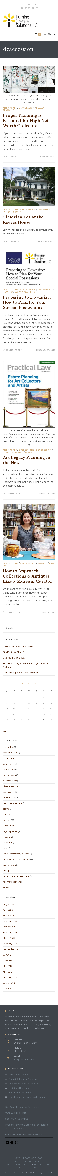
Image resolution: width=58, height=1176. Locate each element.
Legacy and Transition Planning (23, 1083)
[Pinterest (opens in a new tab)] (26, 7)
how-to (8, 292)
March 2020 (9, 938)
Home (17, 1158)
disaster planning (11, 786)
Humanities (8, 825)
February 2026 (10, 921)
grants (6, 809)
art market (10, 108)
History (6, 814)
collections (10, 209)
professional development (16, 876)
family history (12, 212)
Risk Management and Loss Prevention (27, 1097)
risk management (12, 882)
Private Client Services (28, 1161)
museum (7, 837)
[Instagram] (17, 1143)
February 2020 (10, 943)
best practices (10, 752)
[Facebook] (12, 1143)
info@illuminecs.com (25, 1059)
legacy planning (25, 292)
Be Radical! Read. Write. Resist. (18, 646)
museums (8, 842)
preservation (9, 865)
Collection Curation (18, 1074)
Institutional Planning (18, 1088)
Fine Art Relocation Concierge (23, 1079)
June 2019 (8, 960)
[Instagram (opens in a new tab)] (29, 7)
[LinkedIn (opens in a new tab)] (33, 7)
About (22, 1167)
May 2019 (7, 966)
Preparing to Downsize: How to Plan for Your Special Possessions (27, 302)
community (8, 764)
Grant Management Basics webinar (20, 672)
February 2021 (10, 932)
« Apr (5, 731)
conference (9, 769)
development (10, 780)
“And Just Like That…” (13, 652)
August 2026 (9, 904)
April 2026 (8, 910)
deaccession (26, 108)
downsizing (45, 209)
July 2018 (7, 988)
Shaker (6, 887)
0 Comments (12, 157)
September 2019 (11, 949)
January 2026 (9, 926)
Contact (34, 1167)
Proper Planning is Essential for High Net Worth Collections (26, 120)
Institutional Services (18, 1164)
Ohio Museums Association (16, 859)
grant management (13, 803)
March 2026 (9, 915)
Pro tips (7, 870)
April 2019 (7, 972)
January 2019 (9, 983)
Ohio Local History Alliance (16, 853)
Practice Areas (32, 1158)
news (28, 452)
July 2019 (7, 955)
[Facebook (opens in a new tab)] (22, 7)
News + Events (42, 1164)
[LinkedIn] (7, 1143)
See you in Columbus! (14, 658)
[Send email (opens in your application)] (36, 7)
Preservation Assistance (20, 1092)
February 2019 (10, 977)
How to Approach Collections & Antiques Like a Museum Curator (27, 576)
